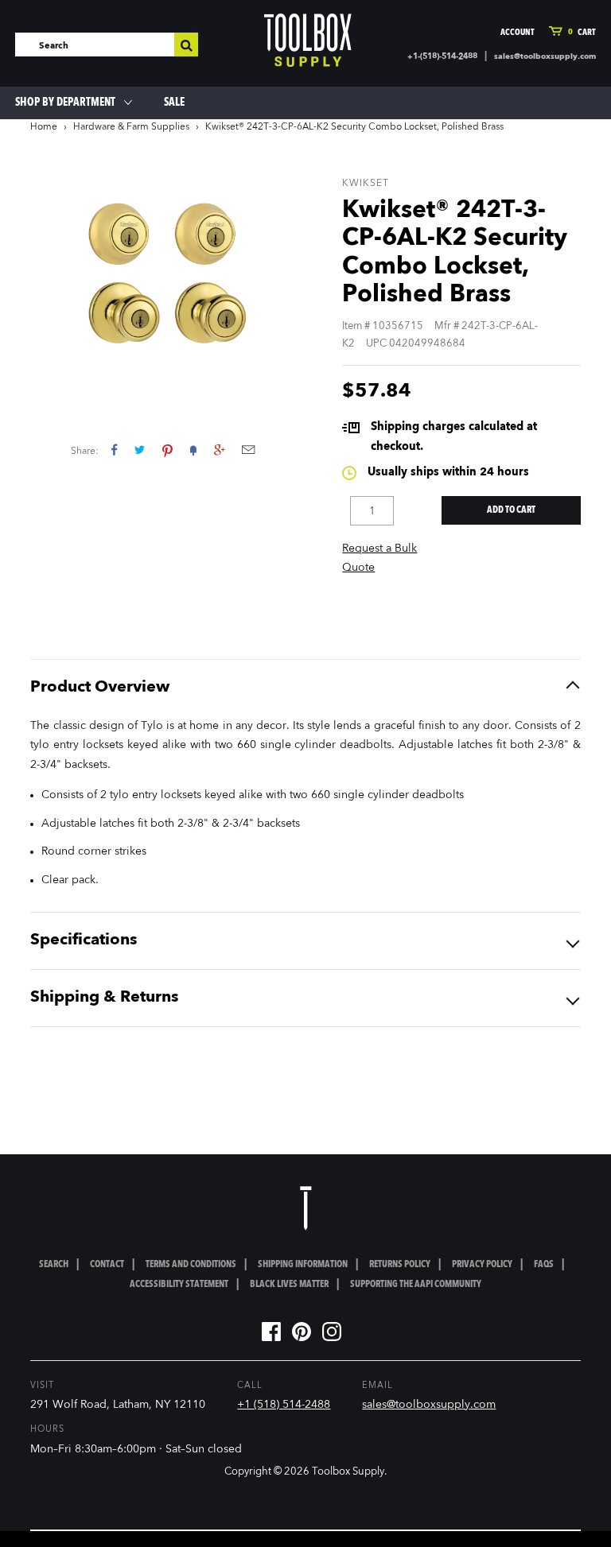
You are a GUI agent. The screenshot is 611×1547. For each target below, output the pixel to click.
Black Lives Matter (289, 1284)
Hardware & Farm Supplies (131, 127)
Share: (85, 451)
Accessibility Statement (179, 1284)
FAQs (544, 1265)
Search (53, 1265)
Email (248, 449)
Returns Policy (399, 1265)
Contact (107, 1265)
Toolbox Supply (348, 1472)
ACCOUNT (517, 33)
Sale (174, 102)
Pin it (167, 449)
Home (43, 127)
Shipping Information (303, 1265)
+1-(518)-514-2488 (442, 56)
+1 (219, 449)
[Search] (186, 44)
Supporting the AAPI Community (415, 1284)
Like (114, 449)
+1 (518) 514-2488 (283, 1404)
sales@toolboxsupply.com (545, 56)
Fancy (193, 449)
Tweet (139, 449)
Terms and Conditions (191, 1265)
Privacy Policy (482, 1265)
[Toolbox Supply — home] (308, 40)
